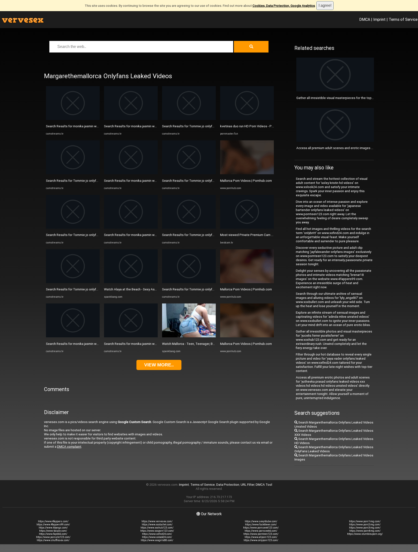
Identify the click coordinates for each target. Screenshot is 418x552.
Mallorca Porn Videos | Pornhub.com (246, 181)
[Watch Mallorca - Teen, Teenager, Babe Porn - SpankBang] (189, 336)
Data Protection (227, 485)
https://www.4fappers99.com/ (53, 524)
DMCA (364, 19)
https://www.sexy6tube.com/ (261, 521)
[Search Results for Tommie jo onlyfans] (73, 173)
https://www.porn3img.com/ (365, 527)
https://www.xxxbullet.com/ (157, 524)
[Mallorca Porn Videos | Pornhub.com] (247, 173)
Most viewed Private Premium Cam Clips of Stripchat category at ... (268, 235)
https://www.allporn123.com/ (261, 537)
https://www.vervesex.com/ (157, 521)
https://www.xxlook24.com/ (157, 537)
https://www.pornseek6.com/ (261, 530)
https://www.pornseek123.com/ (261, 527)
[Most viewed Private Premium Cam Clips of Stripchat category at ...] (247, 228)
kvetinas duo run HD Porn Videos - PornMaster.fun (255, 126)
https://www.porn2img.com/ (365, 524)
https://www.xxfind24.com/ (157, 534)
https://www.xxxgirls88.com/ (157, 540)
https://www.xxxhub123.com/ (157, 527)
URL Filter (247, 485)
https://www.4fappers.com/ (53, 521)
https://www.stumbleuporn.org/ (365, 534)
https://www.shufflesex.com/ (53, 540)
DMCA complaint (69, 447)
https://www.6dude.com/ (53, 530)
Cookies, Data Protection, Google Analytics (284, 6)
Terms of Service (403, 19)
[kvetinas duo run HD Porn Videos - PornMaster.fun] (247, 119)
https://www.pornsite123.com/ (53, 537)
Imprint (379, 19)
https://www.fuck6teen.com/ (261, 524)
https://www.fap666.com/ (53, 534)
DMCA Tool (264, 485)
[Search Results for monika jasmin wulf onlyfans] (73, 119)
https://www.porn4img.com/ (365, 530)
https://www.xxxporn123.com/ (157, 530)
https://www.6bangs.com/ (53, 527)
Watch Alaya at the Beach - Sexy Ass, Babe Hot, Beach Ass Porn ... (151, 289)
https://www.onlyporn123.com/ (261, 540)
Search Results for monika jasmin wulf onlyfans (79, 126)
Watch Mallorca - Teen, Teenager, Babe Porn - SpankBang (203, 344)
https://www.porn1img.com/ (365, 521)
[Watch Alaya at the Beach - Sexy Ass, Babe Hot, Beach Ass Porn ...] (131, 282)
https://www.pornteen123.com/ (260, 534)
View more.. (159, 364)
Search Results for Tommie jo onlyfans (73, 181)
